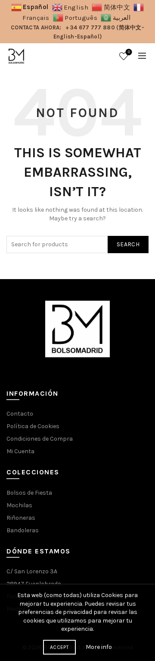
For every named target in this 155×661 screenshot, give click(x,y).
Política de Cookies (32, 426)
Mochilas (19, 505)
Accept (59, 647)
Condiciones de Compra (39, 438)
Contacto (19, 413)
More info (99, 647)
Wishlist (129, 52)
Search (128, 244)
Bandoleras (22, 530)
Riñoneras (20, 517)
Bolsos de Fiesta (29, 492)
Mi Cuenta (20, 451)
